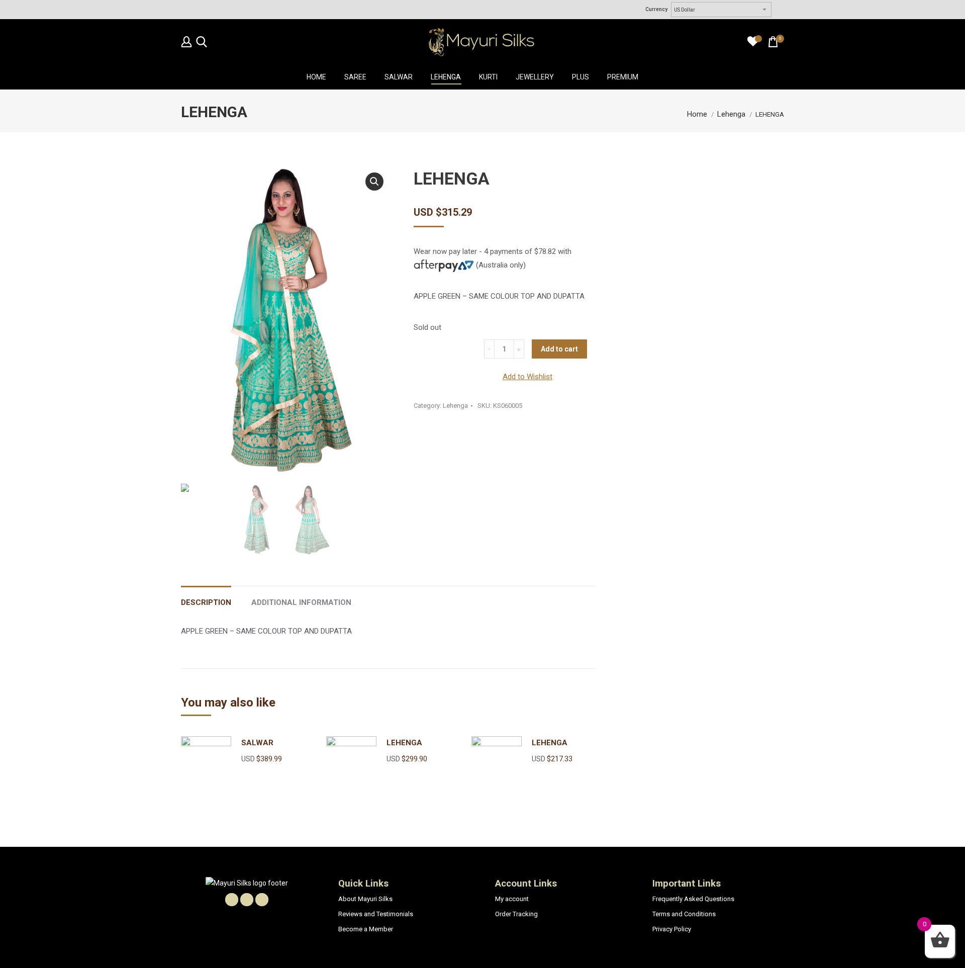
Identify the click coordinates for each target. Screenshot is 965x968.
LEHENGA (404, 742)
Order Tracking (516, 914)
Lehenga (731, 114)
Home (697, 114)
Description (206, 602)
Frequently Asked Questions (693, 899)
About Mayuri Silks (365, 899)
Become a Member (365, 929)
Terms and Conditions (684, 914)
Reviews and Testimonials (375, 914)
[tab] (206, 597)
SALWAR (257, 742)
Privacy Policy (671, 929)
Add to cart (559, 349)
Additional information (301, 602)
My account (512, 899)
